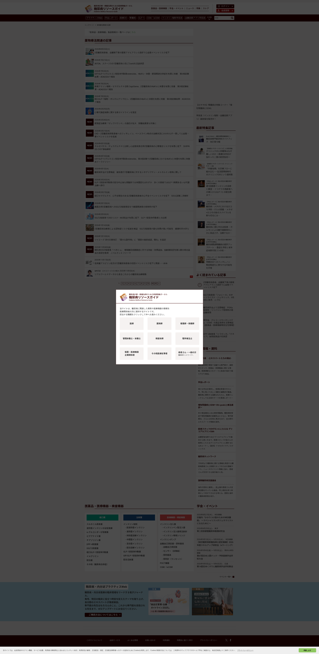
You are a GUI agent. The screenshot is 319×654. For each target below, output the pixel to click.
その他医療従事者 (159, 353)
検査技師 (159, 338)
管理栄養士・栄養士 (132, 338)
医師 (132, 323)
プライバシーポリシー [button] (245, 650)
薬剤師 (159, 323)
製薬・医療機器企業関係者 (132, 353)
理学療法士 (187, 338)
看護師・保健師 (187, 323)
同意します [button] (307, 650)
